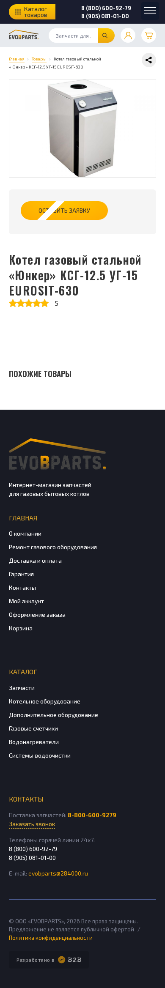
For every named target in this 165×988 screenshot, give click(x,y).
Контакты (22, 587)
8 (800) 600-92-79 (106, 8)
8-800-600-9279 (92, 814)
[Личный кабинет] (128, 35)
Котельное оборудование (44, 701)
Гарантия (21, 573)
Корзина (21, 628)
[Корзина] (148, 35)
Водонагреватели (34, 741)
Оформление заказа (37, 614)
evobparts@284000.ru (58, 873)
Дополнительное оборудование (53, 714)
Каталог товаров (35, 11)
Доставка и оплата (35, 560)
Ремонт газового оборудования (53, 546)
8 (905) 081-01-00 (105, 16)
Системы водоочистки (40, 755)
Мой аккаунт (26, 601)
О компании (25, 533)
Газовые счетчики (33, 728)
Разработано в (35, 960)
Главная (23, 518)
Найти (106, 35)
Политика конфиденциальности (51, 937)
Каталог (23, 672)
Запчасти (22, 687)
